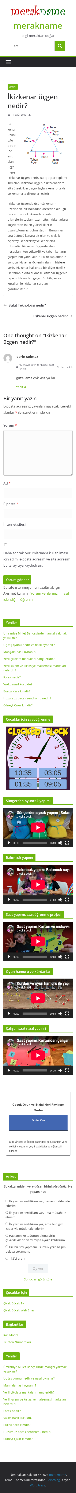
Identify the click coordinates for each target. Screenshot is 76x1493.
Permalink (67, 367)
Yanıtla (21, 387)
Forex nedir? (12, 677)
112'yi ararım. (18, 1258)
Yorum (10, 425)
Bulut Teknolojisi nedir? (27, 305)
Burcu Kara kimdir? (16, 691)
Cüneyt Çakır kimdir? (18, 705)
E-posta (10, 503)
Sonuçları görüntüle (38, 1279)
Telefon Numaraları (17, 1342)
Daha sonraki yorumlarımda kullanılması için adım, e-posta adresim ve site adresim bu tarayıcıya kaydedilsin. (36, 559)
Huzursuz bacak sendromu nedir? (27, 698)
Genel (12, 86)
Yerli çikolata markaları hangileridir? (28, 659)
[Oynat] (9, 843)
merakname (38, 25)
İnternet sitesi (14, 524)
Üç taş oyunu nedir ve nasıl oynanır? (29, 645)
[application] (38, 827)
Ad (7, 483)
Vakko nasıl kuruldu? (17, 684)
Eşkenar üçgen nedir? (50, 316)
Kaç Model (10, 1335)
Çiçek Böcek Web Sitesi (19, 1310)
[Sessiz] (60, 843)
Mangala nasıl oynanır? (19, 652)
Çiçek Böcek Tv (13, 1303)
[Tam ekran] (67, 843)
